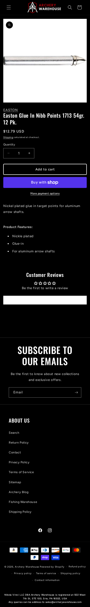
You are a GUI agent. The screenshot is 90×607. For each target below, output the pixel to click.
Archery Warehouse (27, 566)
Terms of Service (21, 472)
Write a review (45, 300)
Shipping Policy (20, 512)
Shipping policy (70, 573)
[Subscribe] (76, 392)
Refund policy (77, 566)
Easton (10, 110)
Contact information (47, 580)
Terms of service (46, 573)
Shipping (8, 137)
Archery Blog (18, 492)
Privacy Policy (19, 462)
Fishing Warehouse (23, 502)
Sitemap (15, 482)
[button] (9, 7)
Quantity (9, 144)
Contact (15, 452)
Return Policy (19, 442)
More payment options (45, 193)
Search (14, 433)
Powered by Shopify (52, 566)
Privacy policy (23, 573)
